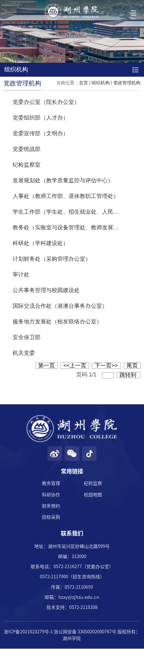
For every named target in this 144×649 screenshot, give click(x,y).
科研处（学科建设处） (41, 243)
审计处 (21, 274)
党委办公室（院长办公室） (46, 102)
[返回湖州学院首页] (72, 11)
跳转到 (129, 375)
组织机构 (101, 82)
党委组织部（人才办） (41, 118)
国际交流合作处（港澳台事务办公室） (60, 306)
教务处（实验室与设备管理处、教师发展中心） (71, 227)
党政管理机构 (127, 82)
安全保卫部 (27, 337)
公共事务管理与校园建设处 (46, 290)
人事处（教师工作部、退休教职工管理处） (66, 196)
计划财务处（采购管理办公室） (52, 259)
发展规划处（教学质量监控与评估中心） (63, 180)
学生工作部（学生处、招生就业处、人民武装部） (74, 212)
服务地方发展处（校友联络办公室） (57, 321)
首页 (83, 82)
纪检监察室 (27, 165)
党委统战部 (27, 149)
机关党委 (24, 353)
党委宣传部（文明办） (41, 133)
